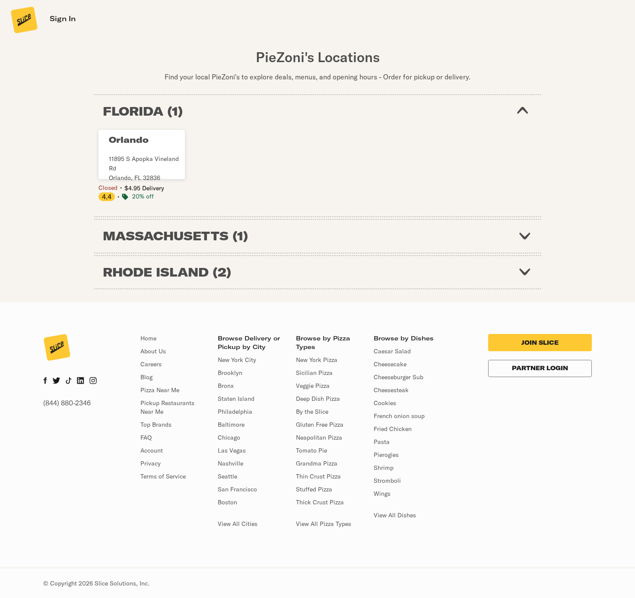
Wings (382, 493)
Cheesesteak (391, 390)
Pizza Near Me (159, 390)
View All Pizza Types (323, 524)
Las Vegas (232, 450)
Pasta (382, 442)
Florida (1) (143, 111)
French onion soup (399, 416)
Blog (146, 377)
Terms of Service (163, 476)
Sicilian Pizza (314, 373)
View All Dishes (395, 515)
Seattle (227, 476)
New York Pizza (316, 360)
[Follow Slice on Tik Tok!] (69, 381)
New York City (237, 360)
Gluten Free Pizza (319, 424)
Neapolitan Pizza (319, 437)
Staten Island (236, 399)
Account (151, 450)
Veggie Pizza (313, 386)
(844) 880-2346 (67, 403)
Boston (227, 502)
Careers (151, 364)
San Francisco (237, 489)
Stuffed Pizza (314, 489)
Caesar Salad (392, 351)
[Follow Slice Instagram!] (93, 381)
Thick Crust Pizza (320, 502)
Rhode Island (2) (167, 272)
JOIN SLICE (540, 342)
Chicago (229, 437)
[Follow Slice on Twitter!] (56, 381)
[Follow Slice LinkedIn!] (80, 381)
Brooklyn (230, 373)
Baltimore (231, 424)
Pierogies (386, 455)
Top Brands (155, 424)
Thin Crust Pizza (318, 476)
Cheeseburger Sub (398, 377)
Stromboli (387, 481)
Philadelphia (235, 411)
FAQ (146, 437)
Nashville (230, 463)
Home (148, 338)
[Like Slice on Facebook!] (45, 381)
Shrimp (384, 468)
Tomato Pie (311, 450)
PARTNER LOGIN (540, 368)
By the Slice (312, 411)
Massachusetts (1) (175, 235)
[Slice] (23, 19)
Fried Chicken (393, 429)
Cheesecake (390, 364)
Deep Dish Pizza (318, 399)
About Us (153, 351)
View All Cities (237, 524)
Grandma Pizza (316, 463)
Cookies (385, 403)
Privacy (150, 463)
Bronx (226, 386)
